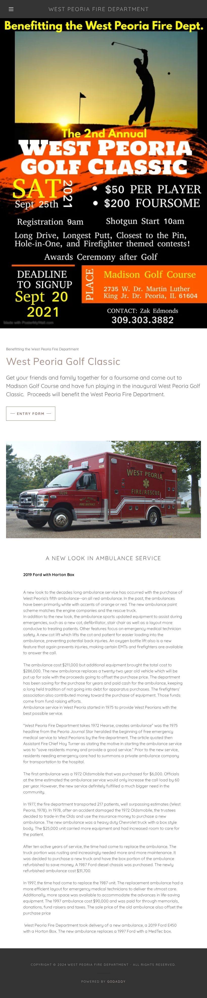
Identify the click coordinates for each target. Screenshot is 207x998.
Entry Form (30, 413)
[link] (98, 9)
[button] (11, 9)
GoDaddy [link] (116, 981)
